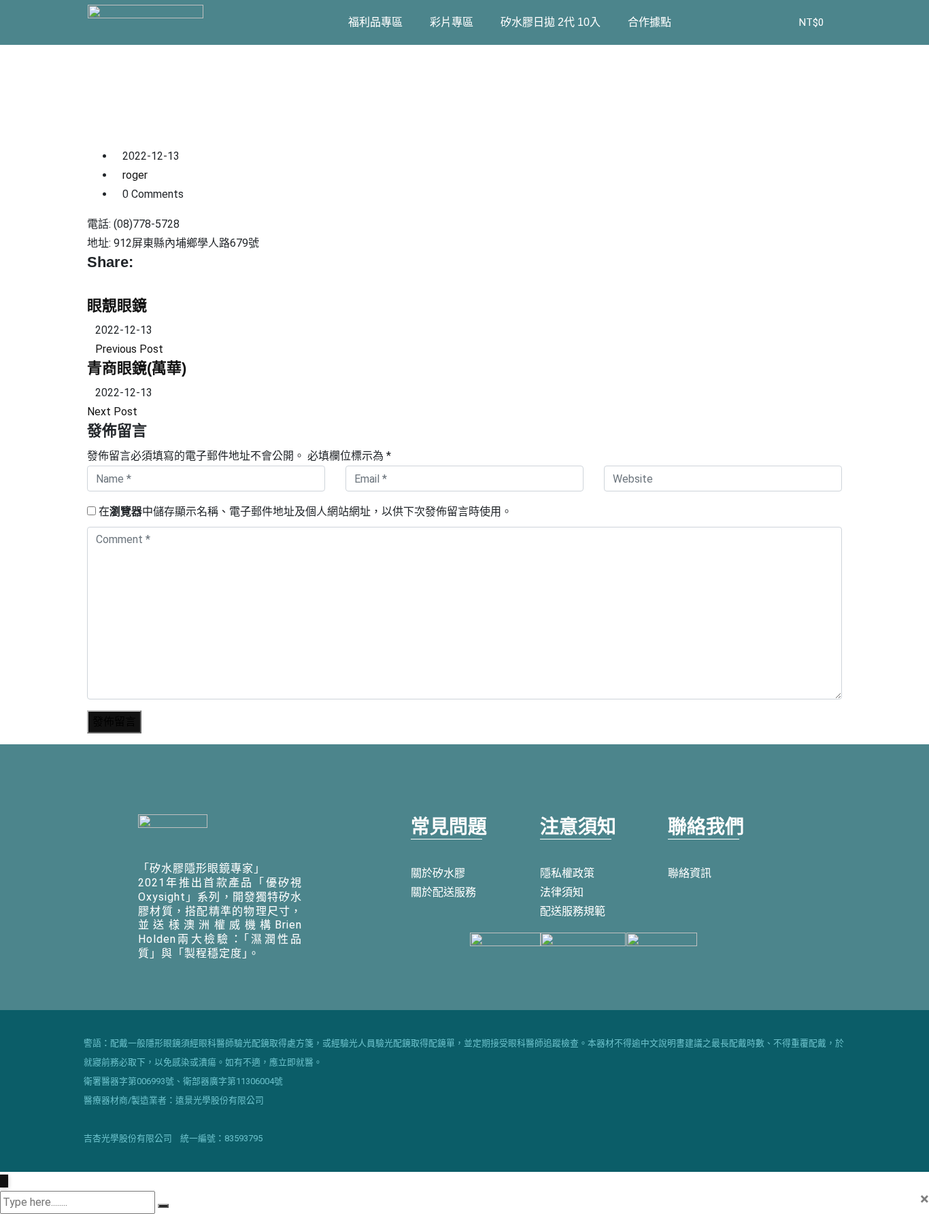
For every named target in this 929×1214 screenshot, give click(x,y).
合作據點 (649, 22)
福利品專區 (375, 22)
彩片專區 (451, 22)
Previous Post (129, 349)
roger (135, 175)
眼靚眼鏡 (117, 305)
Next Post (112, 411)
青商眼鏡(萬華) (136, 368)
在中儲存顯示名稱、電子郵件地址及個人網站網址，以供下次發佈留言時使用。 (305, 511)
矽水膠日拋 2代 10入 (551, 22)
